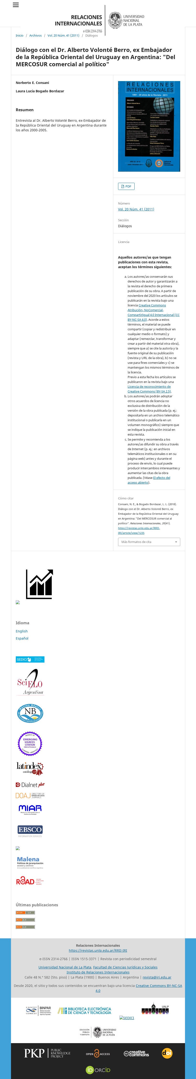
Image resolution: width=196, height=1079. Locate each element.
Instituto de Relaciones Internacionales (98, 972)
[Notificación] (18, 603)
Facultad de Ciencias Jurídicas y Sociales (125, 967)
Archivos (35, 35)
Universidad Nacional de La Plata (64, 967)
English (22, 631)
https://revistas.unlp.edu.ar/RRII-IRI (98, 950)
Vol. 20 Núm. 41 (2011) (63, 35)
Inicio (19, 35)
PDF (128, 186)
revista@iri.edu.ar (157, 977)
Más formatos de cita (136, 542)
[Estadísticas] (40, 603)
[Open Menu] (16, 5)
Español (22, 638)
